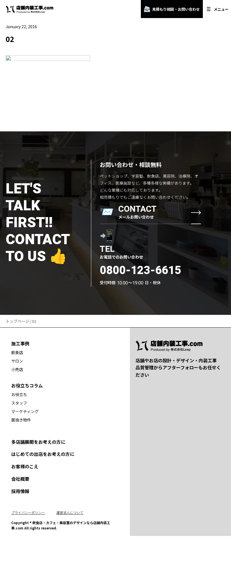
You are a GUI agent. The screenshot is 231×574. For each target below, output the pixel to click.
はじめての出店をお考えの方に (42, 454)
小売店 (17, 369)
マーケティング (25, 411)
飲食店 (17, 352)
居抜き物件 (21, 420)
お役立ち (19, 394)
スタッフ (19, 403)
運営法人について (69, 512)
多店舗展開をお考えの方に (38, 441)
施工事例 (20, 343)
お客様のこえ (24, 466)
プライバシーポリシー (28, 512)
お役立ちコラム (27, 385)
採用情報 (20, 491)
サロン (17, 361)
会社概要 (20, 478)
